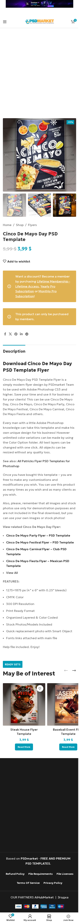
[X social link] (10, 334)
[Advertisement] (39, 75)
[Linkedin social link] (21, 334)
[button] (7, 155)
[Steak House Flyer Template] (24, 704)
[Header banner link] (39, 4)
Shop (20, 225)
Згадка (63, 897)
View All (12, 573)
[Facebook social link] (5, 334)
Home (7, 225)
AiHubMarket (44, 897)
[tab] (14, 351)
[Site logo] (39, 21)
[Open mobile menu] (5, 22)
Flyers (32, 225)
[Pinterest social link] (16, 334)
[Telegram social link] (27, 334)
